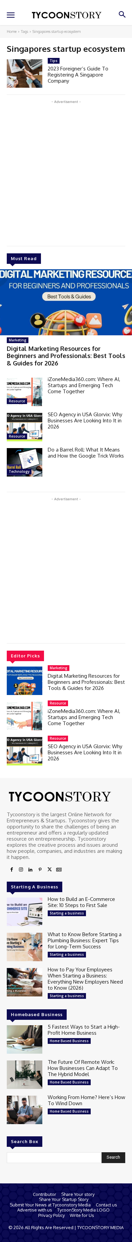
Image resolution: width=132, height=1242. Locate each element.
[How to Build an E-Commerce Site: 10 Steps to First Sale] (24, 912)
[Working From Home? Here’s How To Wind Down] (24, 1110)
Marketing (17, 340)
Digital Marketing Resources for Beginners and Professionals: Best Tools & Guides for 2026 (66, 356)
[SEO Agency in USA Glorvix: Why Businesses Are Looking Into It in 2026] (24, 427)
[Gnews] (59, 870)
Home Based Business (69, 1040)
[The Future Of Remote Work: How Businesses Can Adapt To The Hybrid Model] (24, 1074)
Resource (17, 401)
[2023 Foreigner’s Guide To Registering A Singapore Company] (24, 73)
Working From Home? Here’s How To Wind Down (86, 1100)
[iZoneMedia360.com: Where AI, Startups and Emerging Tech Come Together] (24, 392)
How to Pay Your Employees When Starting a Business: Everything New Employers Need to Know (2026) (85, 978)
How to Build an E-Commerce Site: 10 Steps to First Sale (81, 902)
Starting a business (67, 913)
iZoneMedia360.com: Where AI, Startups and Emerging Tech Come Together (84, 385)
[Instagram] (21, 870)
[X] (49, 870)
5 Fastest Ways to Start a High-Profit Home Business (84, 1030)
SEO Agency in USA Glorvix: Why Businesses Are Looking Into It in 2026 (85, 420)
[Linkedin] (30, 870)
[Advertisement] (66, 171)
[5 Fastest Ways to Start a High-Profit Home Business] (24, 1039)
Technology (19, 471)
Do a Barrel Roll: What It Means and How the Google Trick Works (86, 452)
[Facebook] (11, 870)
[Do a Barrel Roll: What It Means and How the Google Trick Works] (24, 462)
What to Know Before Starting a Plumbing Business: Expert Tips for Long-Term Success (85, 940)
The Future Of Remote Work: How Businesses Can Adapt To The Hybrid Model (83, 1068)
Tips (54, 60)
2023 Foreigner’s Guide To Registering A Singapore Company (78, 74)
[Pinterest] (40, 870)
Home (12, 31)
